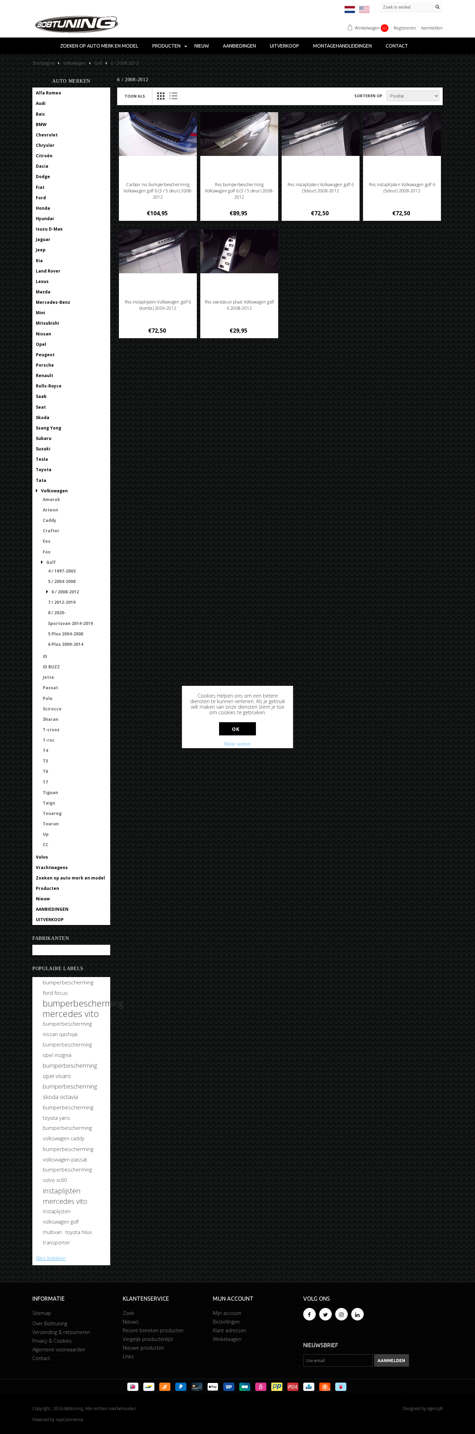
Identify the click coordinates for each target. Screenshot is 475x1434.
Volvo (42, 857)
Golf (51, 562)
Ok (235, 729)
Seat (41, 407)
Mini (40, 313)
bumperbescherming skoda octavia (70, 1091)
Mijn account (227, 1313)
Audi (41, 103)
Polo (48, 698)
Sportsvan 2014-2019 (70, 623)
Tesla (42, 459)
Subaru (43, 438)
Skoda (42, 417)
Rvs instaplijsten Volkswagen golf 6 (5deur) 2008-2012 (402, 188)
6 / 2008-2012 (65, 592)
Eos (46, 541)
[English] (364, 9)
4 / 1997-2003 (61, 571)
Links (128, 1356)
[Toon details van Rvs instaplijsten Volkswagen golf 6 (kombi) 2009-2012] (158, 251)
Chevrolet (47, 135)
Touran (51, 824)
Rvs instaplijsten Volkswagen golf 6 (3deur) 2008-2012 (321, 188)
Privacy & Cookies (52, 1340)
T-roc (49, 740)
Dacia (42, 166)
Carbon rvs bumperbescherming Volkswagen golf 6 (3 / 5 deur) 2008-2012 (158, 191)
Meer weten (237, 744)
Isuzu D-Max (49, 229)
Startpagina (43, 63)
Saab (41, 396)
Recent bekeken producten (153, 1330)
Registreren (405, 28)
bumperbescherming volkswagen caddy (67, 1133)
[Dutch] (350, 9)
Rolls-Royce (49, 386)
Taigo (49, 803)
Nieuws (131, 1321)
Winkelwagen (227, 1339)
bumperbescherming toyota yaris (68, 1112)
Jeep (41, 250)
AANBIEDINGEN (239, 46)
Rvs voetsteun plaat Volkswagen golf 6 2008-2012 (239, 305)
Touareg (52, 813)
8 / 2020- (57, 613)
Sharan (50, 719)
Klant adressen (229, 1330)
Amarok (51, 499)
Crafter (51, 531)
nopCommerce (69, 1420)
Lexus (42, 281)
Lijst (173, 95)
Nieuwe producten (143, 1347)
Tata (41, 480)
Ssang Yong (48, 428)
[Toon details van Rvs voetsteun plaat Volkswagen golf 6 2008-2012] (239, 251)
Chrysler (45, 145)
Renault (44, 375)
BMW (41, 124)
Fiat (40, 187)
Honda (43, 208)
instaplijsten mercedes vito (65, 1196)
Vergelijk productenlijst (148, 1339)
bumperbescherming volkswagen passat (68, 1154)
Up (46, 834)
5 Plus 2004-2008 (65, 634)
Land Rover (48, 271)
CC (45, 845)
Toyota (43, 470)
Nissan (43, 334)
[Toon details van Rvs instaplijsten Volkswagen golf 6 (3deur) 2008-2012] (321, 134)
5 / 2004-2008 (61, 581)
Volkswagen (54, 491)
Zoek (128, 1313)
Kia (39, 261)
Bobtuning (47, 950)
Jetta (48, 677)
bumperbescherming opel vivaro (70, 1070)
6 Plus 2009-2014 (65, 644)
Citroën (44, 156)
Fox (46, 552)
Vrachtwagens (52, 867)
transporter (56, 1242)
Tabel (160, 95)
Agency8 (435, 1408)
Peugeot (45, 355)
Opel (41, 344)
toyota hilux (78, 1232)
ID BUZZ (51, 667)
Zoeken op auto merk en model (99, 46)
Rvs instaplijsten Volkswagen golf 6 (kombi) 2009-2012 (158, 305)
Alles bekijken (51, 1258)
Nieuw (201, 46)
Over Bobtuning (49, 1323)
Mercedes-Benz (53, 302)
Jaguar (43, 239)
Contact (397, 46)
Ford (41, 198)
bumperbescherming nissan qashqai (67, 1028)
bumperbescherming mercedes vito (83, 1008)
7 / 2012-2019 (61, 602)
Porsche (45, 365)
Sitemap (41, 1313)
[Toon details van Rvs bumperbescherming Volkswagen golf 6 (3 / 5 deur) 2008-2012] (239, 134)
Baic (40, 114)
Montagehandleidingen (342, 46)
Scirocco (52, 709)
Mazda (43, 292)
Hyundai (45, 219)
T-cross (51, 730)
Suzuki (43, 449)
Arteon (50, 510)
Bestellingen (226, 1321)
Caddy (49, 520)
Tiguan (50, 792)
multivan (52, 1232)
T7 (45, 782)
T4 (45, 750)
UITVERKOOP (284, 46)
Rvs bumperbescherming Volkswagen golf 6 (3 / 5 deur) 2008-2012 (239, 191)
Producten (166, 46)
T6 (45, 771)
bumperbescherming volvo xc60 (67, 1174)
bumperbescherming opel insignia (67, 1049)
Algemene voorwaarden (58, 1349)
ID (45, 656)
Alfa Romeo (48, 93)
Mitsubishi (47, 323)
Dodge (43, 177)
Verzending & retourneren (61, 1332)
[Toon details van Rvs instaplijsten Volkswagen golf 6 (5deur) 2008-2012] (402, 134)
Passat (50, 688)
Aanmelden (432, 28)
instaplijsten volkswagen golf (61, 1216)
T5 (45, 761)
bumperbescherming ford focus (68, 987)
